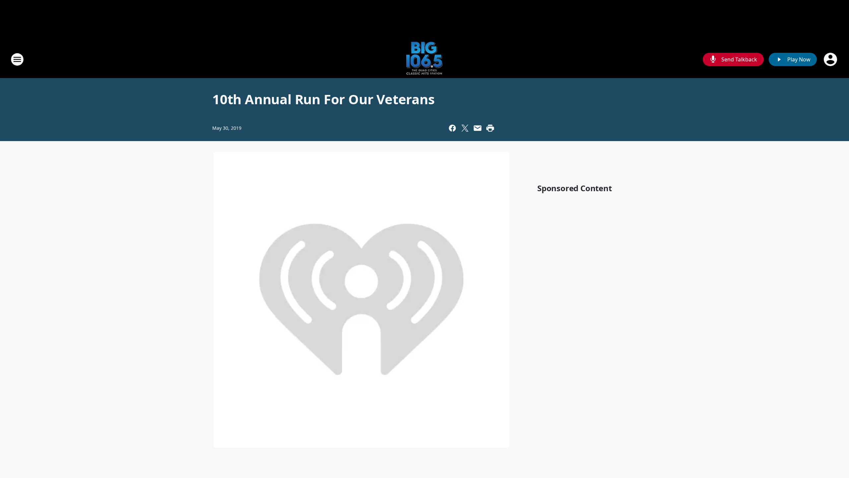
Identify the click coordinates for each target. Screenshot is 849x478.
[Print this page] (490, 128)
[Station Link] (424, 59)
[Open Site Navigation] (17, 59)
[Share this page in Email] (477, 128)
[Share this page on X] (465, 128)
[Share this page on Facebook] (452, 128)
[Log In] (831, 59)
